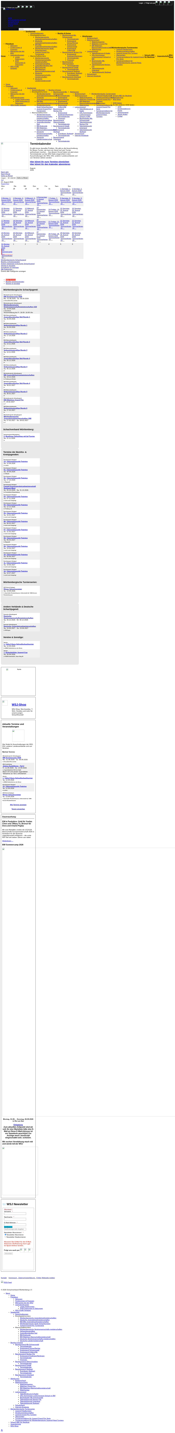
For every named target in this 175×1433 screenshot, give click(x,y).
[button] (44, 35)
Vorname (7, 1211)
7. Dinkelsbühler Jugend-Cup (16, 652)
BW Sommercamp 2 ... (7, 252)
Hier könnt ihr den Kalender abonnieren (50, 164)
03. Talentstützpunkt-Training (16, 496)
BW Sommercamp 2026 (13, 297)
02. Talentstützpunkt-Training (16, 478)
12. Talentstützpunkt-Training (16, 571)
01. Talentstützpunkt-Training (16, 470)
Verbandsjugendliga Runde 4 (15, 367)
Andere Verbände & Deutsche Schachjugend (18, 264)
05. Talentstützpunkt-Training (16, 513)
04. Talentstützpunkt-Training (16, 505)
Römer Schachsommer (13, 589)
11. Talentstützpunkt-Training (16, 563)
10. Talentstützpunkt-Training (16, 555)
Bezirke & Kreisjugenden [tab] (15, 282)
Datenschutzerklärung (26, 1278)
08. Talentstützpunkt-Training (16, 538)
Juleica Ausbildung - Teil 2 (13, 766)
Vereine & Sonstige (8, 266)
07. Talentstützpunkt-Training (16, 530)
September (5, 184)
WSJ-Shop (19, 704)
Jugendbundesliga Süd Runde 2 (17, 342)
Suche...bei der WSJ (11, 29)
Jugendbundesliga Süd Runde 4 (17, 383)
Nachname (8, 1217)
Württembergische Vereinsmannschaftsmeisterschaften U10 (20, 306)
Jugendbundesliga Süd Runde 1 (17, 317)
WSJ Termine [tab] (11, 280)
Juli (2, 180)
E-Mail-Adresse (10, 1222)
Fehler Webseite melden (45, 1278)
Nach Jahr (5, 172)
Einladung (18, 1125)
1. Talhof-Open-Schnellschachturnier (19, 644)
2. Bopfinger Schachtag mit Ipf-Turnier (19, 436)
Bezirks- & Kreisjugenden (10, 262)
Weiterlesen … (7, 841)
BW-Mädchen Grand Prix (14, 400)
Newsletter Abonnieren (15, 1235)
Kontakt (4, 1278)
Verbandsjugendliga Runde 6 (15, 408)
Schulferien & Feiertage (10, 267)
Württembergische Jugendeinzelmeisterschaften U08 (17, 417)
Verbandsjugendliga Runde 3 (15, 350)
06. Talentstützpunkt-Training (16, 521)
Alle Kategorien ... (7, 269)
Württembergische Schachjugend (13, 260)
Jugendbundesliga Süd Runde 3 (17, 358)
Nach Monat (5, 174)
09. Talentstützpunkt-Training (16, 546)
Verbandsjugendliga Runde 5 (15, 392)
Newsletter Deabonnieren (16, 1237)
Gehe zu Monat (7, 176)
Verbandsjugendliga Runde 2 (15, 334)
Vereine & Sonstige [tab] (13, 284)
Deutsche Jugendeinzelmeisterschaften (20, 626)
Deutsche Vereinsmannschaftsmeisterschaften (18, 617)
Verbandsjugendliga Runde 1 (15, 325)
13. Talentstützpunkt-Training (16, 461)
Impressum (13, 1278)
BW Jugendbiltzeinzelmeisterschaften (19, 375)
